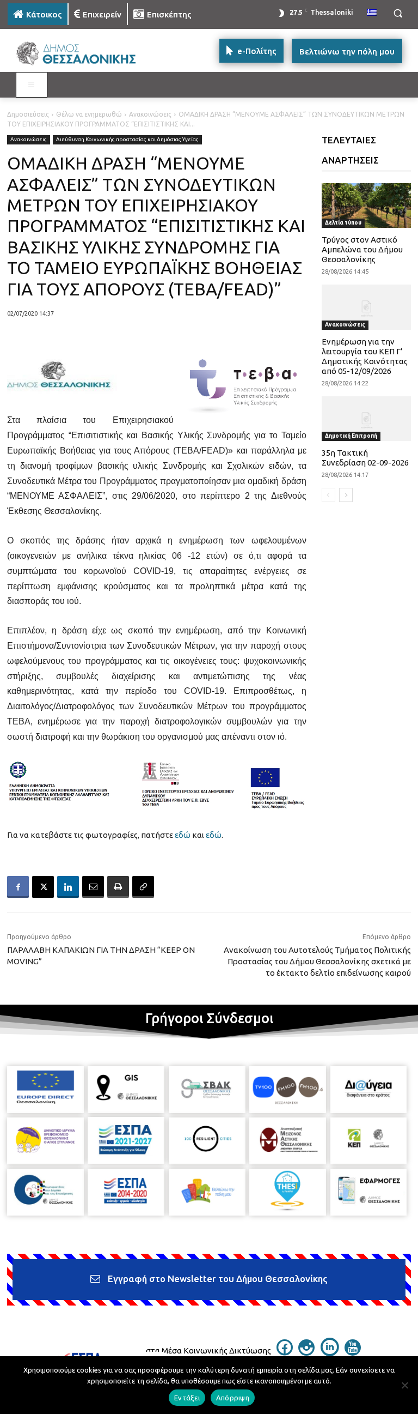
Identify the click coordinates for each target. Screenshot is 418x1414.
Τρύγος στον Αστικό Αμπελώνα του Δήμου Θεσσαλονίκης (362, 249)
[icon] (285, 1352)
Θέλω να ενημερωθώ (89, 114)
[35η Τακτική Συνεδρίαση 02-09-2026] (366, 418)
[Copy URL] (143, 887)
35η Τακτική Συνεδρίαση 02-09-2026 (365, 457)
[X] (43, 887)
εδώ (182, 834)
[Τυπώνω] (118, 887)
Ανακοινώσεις (150, 114)
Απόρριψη (232, 1397)
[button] (397, 13)
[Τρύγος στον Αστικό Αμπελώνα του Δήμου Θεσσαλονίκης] (366, 205)
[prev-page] (328, 495)
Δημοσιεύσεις (28, 114)
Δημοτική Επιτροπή (351, 436)
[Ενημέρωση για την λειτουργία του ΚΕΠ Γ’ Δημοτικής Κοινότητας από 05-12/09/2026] (366, 307)
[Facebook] (18, 887)
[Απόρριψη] (404, 1385)
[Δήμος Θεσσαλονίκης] (81, 54)
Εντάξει (187, 1397)
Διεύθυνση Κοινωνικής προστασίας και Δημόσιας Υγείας (127, 139)
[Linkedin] (68, 887)
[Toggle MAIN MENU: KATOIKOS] (31, 85)
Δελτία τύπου (343, 223)
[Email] (93, 887)
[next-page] (346, 495)
